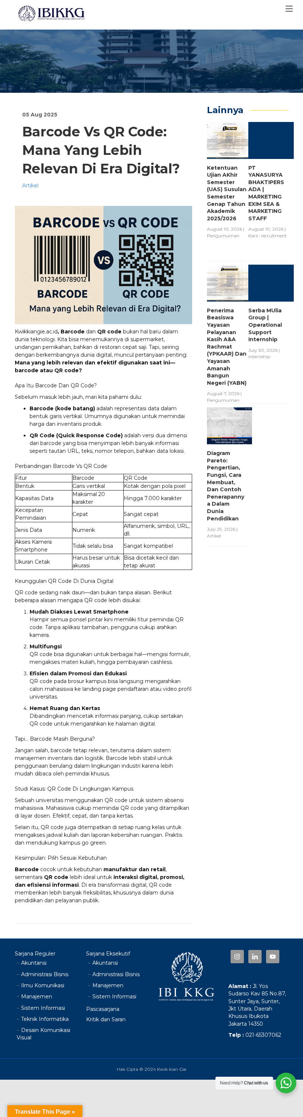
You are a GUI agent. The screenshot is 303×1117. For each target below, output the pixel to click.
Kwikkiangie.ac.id (36, 331)
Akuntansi (34, 963)
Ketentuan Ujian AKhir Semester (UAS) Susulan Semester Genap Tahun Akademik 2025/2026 (226, 193)
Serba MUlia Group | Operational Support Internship (265, 325)
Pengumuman (223, 235)
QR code (41, 723)
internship (259, 356)
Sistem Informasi (43, 1008)
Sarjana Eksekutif (108, 953)
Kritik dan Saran (106, 1019)
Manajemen (36, 996)
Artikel (30, 185)
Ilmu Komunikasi (42, 985)
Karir (253, 235)
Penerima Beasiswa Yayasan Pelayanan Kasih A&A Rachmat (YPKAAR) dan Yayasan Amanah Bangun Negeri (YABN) (226, 346)
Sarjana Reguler (35, 953)
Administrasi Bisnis (44, 974)
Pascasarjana (102, 1009)
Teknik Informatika (45, 1019)
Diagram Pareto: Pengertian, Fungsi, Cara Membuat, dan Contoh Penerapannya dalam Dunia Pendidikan (225, 486)
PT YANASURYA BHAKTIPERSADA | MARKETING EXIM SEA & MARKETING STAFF (266, 193)
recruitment (274, 235)
